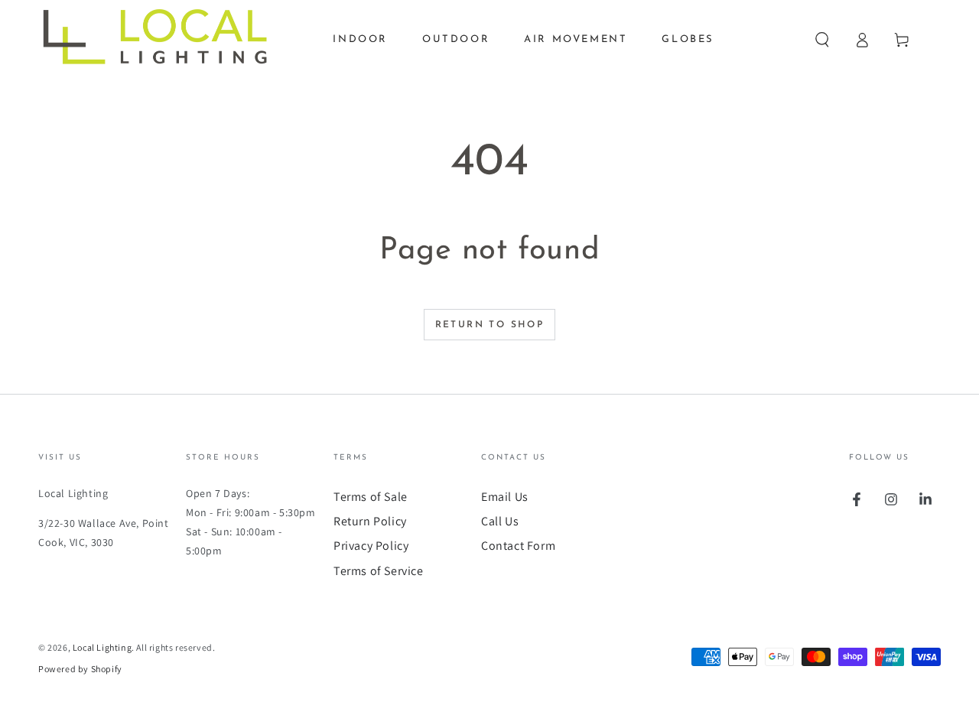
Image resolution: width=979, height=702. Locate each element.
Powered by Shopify (80, 668)
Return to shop (490, 325)
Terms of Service (378, 571)
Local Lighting (102, 647)
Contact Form (518, 546)
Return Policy (370, 521)
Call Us (500, 521)
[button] (822, 40)
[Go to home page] (166, 39)
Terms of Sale (370, 497)
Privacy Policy (370, 546)
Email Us (505, 497)
